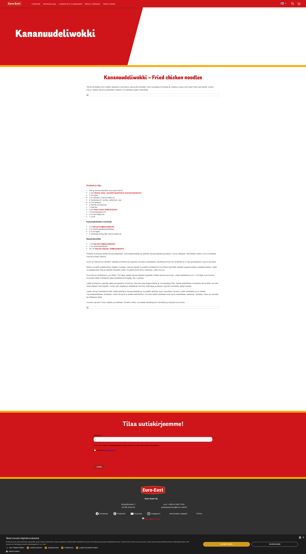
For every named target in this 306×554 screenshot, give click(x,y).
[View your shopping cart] (299, 4)
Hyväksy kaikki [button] (226, 544)
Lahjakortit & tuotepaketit (70, 4)
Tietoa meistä (109, 4)
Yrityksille (36, 4)
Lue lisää (42, 544)
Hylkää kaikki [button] (275, 544)
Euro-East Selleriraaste (105, 209)
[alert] (153, 544)
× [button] (303, 537)
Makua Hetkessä (92, 4)
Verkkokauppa (49, 4)
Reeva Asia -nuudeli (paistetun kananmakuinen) (117, 193)
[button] (101, 551)
